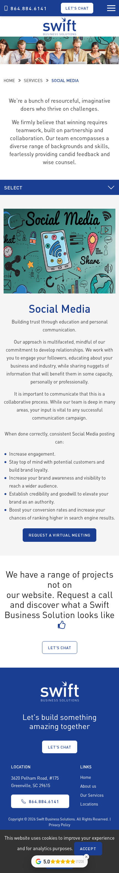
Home (9, 80)
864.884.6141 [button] (44, 801)
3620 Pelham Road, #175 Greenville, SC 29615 (35, 781)
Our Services (92, 795)
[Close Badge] (86, 857)
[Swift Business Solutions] (59, 691)
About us (88, 786)
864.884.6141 (29, 8)
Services (33, 80)
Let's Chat (77, 8)
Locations (89, 804)
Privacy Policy (59, 824)
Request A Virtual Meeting (59, 534)
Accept (88, 848)
